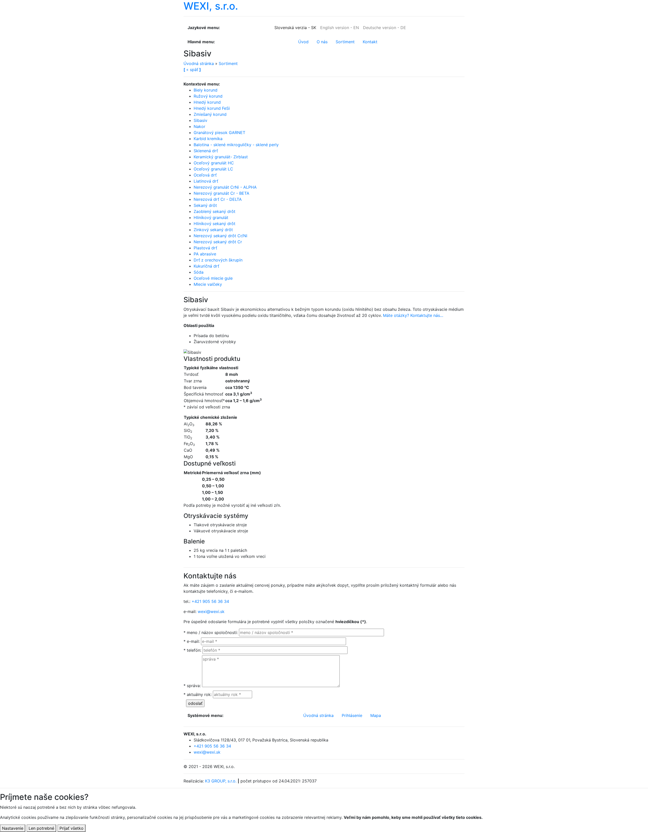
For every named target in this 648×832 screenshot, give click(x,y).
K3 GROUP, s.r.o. (220, 780)
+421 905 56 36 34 (210, 601)
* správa (192, 685)
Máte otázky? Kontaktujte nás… (413, 315)
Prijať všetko (71, 828)
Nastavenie (12, 828)
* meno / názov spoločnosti (211, 632)
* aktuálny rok (198, 694)
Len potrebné (41, 828)
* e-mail (192, 641)
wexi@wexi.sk (211, 611)
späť (192, 69)
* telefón (192, 650)
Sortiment (228, 63)
